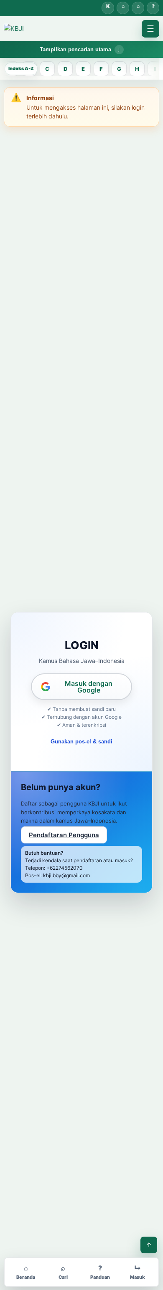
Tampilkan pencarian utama (75, 49)
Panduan (153, 8)
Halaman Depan (138, 8)
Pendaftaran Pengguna (64, 835)
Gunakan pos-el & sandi (81, 741)
